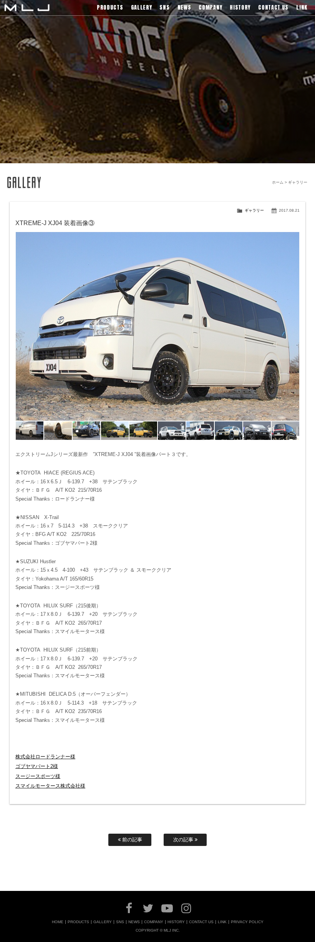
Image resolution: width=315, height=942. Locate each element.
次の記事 (184, 839)
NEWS (134, 922)
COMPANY (153, 922)
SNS (120, 922)
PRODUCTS (78, 922)
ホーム (278, 182)
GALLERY (102, 922)
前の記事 (131, 839)
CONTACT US (201, 922)
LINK (222, 922)
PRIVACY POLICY (247, 922)
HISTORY (176, 922)
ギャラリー (254, 210)
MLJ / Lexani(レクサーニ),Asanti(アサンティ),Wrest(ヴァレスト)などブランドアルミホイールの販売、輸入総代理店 (27, 7)
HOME (57, 922)
